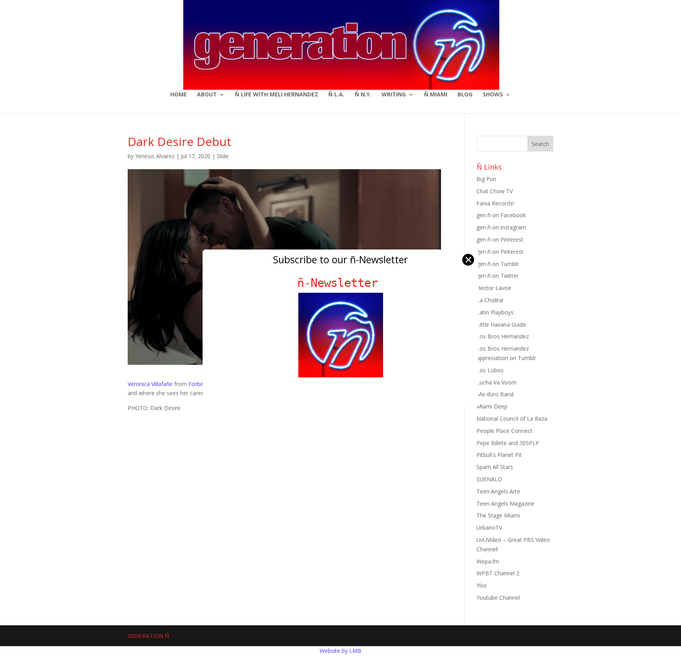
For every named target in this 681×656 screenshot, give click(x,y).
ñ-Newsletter (340, 283)
